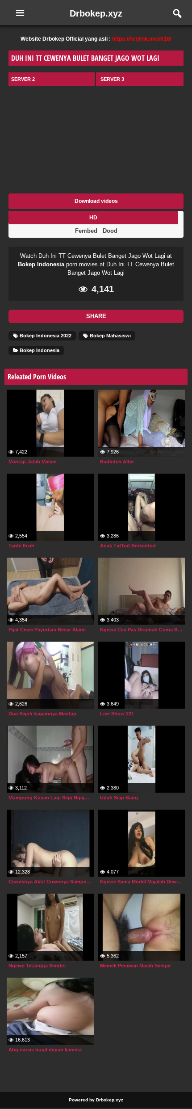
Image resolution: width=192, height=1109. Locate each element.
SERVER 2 (23, 79)
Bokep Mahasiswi (109, 335)
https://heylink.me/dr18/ (141, 39)
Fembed (86, 230)
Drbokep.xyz (96, 13)
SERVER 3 (112, 79)
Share (96, 316)
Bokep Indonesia (41, 264)
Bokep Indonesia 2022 (44, 335)
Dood (110, 230)
